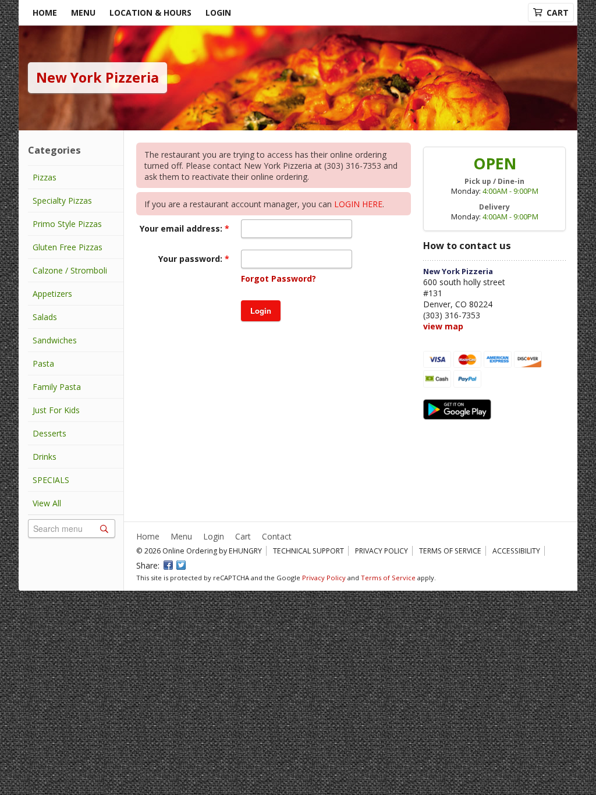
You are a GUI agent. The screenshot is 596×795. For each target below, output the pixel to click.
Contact (277, 536)
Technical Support (308, 551)
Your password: (191, 258)
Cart (243, 536)
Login (218, 12)
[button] (261, 310)
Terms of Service (450, 551)
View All (47, 503)
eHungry (245, 551)
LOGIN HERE (358, 204)
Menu (83, 12)
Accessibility (516, 551)
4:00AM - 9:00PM (510, 191)
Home (45, 12)
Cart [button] (558, 12)
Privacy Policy (381, 551)
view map (443, 326)
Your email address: (182, 228)
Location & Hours (150, 12)
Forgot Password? (278, 278)
